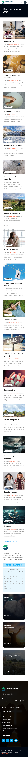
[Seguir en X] (11, 740)
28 (19, 584)
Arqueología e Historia (10, 172)
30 (5, 586)
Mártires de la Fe (9, 414)
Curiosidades (8, 278)
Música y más (7, 719)
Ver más (6, 615)
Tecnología (6, 722)
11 (10, 579)
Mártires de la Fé (8, 725)
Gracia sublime (9, 390)
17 (8, 581)
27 (16, 584)
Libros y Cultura (8, 717)
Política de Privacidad (9, 731)
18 (10, 581)
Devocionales (8, 36)
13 (16, 579)
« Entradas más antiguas (10, 541)
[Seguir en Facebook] (3, 740)
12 (13, 579)
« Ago (5, 588)
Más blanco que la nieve (13, 145)
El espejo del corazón (12, 111)
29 (22, 584)
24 (8, 584)
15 (22, 579)
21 (19, 581)
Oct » (9, 588)
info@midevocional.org (11, 707)
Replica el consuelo (11, 249)
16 (5, 581)
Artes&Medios (4, 753)
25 (10, 584)
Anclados (7, 526)
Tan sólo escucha (10, 492)
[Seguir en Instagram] (7, 740)
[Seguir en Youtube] (16, 740)
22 (22, 581)
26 (13, 584)
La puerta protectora (12, 213)
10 (8, 579)
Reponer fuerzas (10, 320)
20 (16, 581)
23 (5, 584)
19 (13, 581)
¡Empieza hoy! (9, 41)
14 (19, 579)
